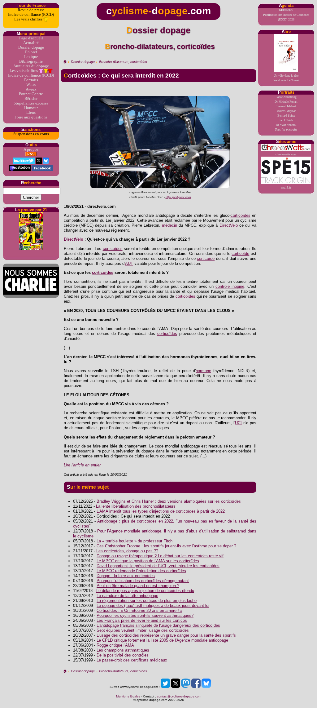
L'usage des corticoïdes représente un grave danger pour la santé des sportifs (166, 635)
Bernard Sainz (286, 115)
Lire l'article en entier (82, 465)
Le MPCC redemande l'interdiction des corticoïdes (141, 570)
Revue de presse (31, 10)
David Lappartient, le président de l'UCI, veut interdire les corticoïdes (158, 565)
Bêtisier (30, 98)
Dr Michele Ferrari (286, 101)
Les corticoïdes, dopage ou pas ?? (127, 551)
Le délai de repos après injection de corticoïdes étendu (145, 590)
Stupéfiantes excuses (31, 103)
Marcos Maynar (286, 111)
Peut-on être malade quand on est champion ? (138, 585)
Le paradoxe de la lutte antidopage (127, 595)
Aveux (31, 89)
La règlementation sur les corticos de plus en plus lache (147, 600)
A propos (31, 149)
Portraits (31, 80)
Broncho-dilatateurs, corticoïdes (123, 62)
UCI (238, 423)
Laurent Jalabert (286, 106)
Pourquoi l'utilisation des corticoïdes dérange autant (143, 580)
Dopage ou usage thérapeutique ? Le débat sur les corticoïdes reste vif (160, 556)
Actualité (31, 43)
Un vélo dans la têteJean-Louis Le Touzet (286, 78)
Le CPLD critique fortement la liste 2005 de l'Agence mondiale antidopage (162, 640)
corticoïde (240, 253)
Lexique (31, 57)
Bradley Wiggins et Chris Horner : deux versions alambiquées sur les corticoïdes (169, 501)
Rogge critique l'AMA (115, 645)
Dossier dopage (31, 47)
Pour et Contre (31, 94)
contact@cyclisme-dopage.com (179, 696)
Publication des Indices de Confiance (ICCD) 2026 (286, 14)
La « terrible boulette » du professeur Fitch (134, 541)
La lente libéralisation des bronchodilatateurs (136, 506)
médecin (169, 225)
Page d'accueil (31, 38)
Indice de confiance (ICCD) (31, 14)
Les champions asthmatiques (123, 650)
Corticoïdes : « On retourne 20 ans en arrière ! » (139, 610)
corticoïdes (240, 215)
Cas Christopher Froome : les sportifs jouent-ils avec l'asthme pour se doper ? (166, 546)
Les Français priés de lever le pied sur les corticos (142, 620)
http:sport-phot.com (178, 197)
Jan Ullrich (286, 120)
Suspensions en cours (31, 134)
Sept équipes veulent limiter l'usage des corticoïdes (143, 630)
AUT (129, 263)
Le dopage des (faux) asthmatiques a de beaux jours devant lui (153, 605)
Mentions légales (128, 696)
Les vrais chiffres (28, 19)
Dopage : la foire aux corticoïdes (126, 575)
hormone (203, 370)
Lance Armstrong (286, 97)
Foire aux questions (31, 117)
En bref (31, 52)
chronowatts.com (286, 154)
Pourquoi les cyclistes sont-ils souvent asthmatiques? (145, 615)
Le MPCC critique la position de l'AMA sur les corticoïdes (148, 561)
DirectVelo (228, 225)
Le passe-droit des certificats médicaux (132, 660)
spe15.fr (286, 187)
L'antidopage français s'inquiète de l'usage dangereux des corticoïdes (158, 625)
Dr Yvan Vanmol (286, 125)
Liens (31, 112)
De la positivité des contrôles (123, 655)
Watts (31, 84)
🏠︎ (65, 61)
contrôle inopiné (229, 286)
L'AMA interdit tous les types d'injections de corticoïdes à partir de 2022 (161, 511)
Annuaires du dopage (31, 66)
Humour (31, 108)
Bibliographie (31, 61)
